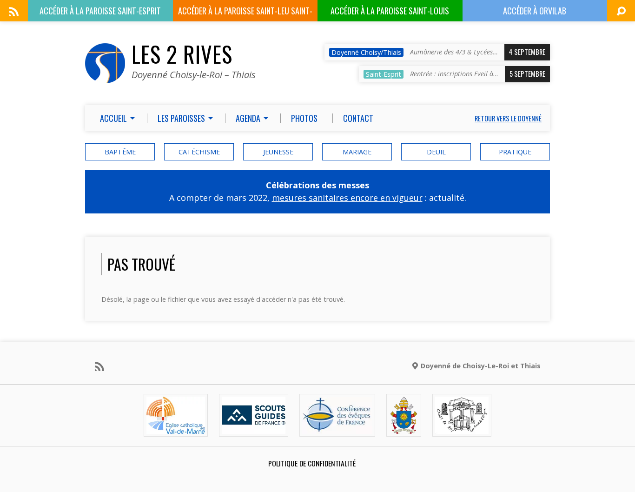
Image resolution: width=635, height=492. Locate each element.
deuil (436, 151)
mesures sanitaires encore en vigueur (347, 197)
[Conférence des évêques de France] (337, 428)
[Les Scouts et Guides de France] (253, 428)
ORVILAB (534, 11)
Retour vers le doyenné (508, 118)
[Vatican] (403, 428)
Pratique (515, 151)
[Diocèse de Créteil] (175, 428)
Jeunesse (278, 151)
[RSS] (14, 11)
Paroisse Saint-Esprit (100, 11)
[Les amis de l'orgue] (461, 428)
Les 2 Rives (182, 54)
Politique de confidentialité (312, 463)
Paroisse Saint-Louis (390, 11)
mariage (357, 151)
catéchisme (199, 151)
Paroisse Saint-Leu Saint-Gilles (245, 13)
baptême (120, 151)
